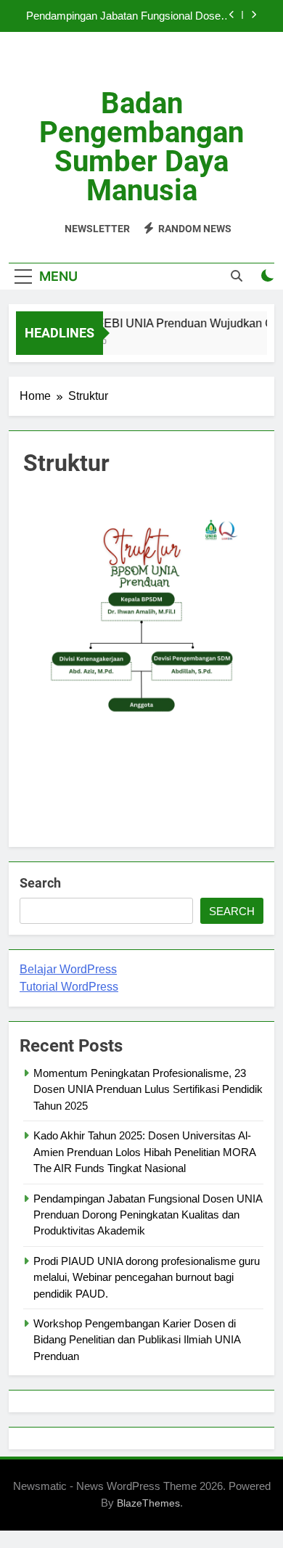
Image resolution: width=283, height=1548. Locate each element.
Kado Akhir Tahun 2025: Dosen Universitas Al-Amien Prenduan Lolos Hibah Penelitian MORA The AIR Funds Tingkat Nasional (144, 1151)
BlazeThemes (148, 1503)
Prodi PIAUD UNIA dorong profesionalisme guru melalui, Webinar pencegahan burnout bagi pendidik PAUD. (146, 1277)
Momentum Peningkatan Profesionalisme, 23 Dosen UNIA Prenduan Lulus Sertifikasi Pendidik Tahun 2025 (148, 1089)
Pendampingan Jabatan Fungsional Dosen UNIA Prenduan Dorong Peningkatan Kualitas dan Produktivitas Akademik (126, 16)
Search (40, 882)
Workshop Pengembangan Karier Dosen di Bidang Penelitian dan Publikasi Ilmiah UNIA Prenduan (136, 1339)
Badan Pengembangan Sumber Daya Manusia (141, 147)
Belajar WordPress (68, 969)
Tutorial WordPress (69, 986)
